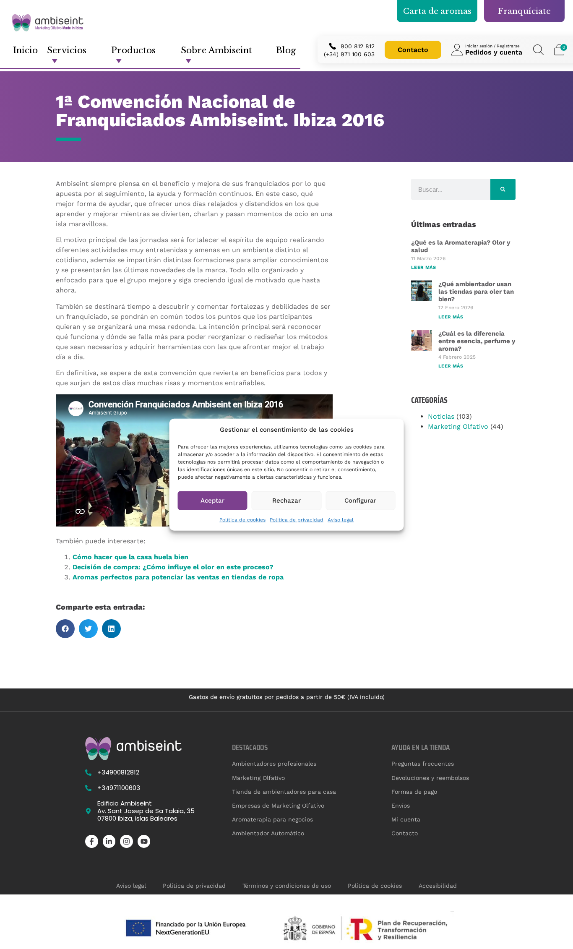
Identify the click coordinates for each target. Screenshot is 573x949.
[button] (65, 628)
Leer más (423, 267)
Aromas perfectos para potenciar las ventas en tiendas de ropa (178, 577)
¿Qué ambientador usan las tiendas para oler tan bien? (476, 291)
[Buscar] (503, 189)
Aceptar (212, 500)
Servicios (66, 50)
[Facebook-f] (91, 841)
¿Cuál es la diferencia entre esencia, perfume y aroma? (476, 341)
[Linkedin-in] (109, 841)
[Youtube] (144, 841)
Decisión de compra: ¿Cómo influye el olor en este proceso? (173, 567)
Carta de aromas (437, 11)
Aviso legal (341, 519)
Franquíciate (524, 11)
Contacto (413, 50)
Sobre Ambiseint (216, 50)
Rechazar (286, 500)
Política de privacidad (296, 519)
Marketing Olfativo (458, 426)
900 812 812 (358, 46)
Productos (133, 50)
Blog (286, 50)
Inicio (25, 50)
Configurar (360, 500)
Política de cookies (242, 519)
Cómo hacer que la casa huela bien (130, 557)
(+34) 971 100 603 (349, 54)
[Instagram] (126, 841)
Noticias (441, 416)
